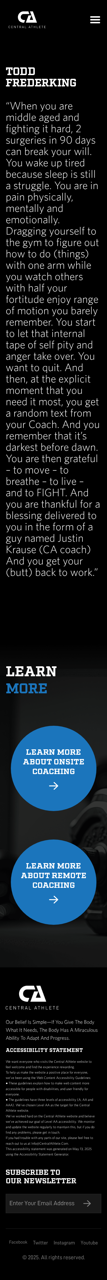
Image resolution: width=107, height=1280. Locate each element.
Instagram (64, 1242)
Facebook (18, 1242)
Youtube (89, 1242)
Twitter (40, 1242)
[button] (95, 20)
